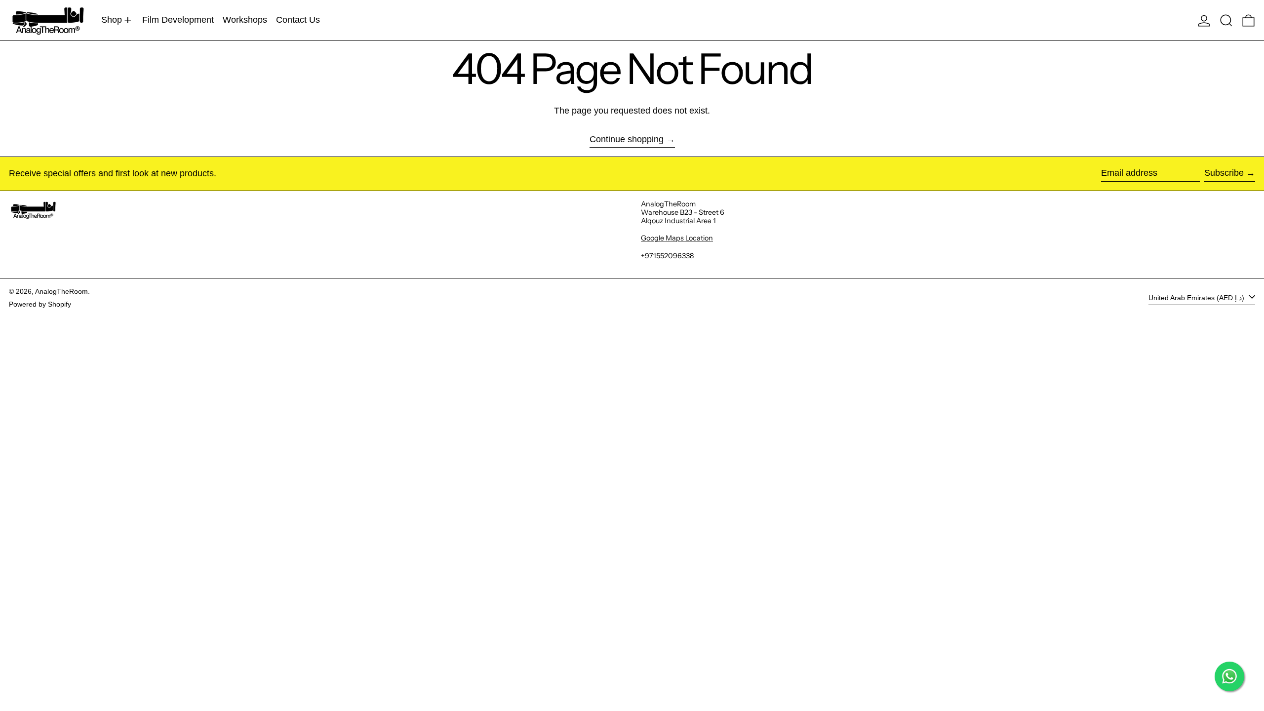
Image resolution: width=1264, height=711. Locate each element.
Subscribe (1224, 173)
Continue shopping (627, 139)
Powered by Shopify (40, 304)
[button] (1226, 20)
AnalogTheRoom (61, 291)
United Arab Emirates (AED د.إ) (1197, 298)
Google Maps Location (677, 238)
